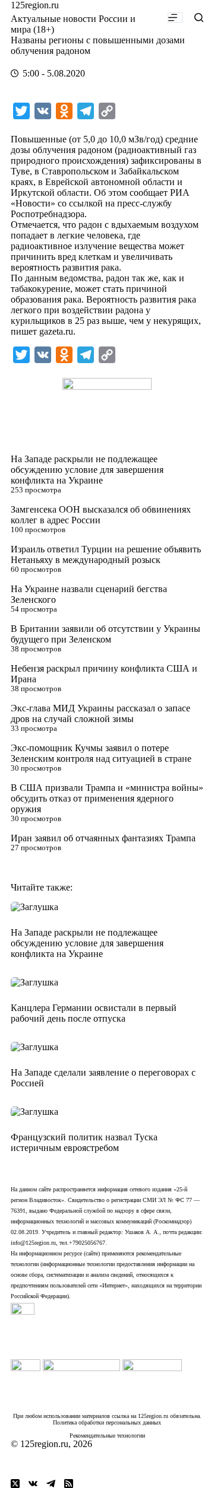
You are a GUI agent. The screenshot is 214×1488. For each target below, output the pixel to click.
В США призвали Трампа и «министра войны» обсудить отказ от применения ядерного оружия (107, 798)
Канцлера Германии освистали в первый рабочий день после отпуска (94, 1013)
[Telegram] (50, 1483)
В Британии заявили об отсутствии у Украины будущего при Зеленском (105, 634)
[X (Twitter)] (15, 1483)
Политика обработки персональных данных (107, 1422)
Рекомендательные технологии (107, 1435)
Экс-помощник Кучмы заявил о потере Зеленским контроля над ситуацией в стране (101, 753)
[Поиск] (198, 17)
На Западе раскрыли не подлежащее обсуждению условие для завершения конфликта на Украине (87, 469)
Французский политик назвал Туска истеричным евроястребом (84, 1142)
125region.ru (35, 5)
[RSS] (68, 1483)
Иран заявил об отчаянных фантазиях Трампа (103, 838)
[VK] (33, 1483)
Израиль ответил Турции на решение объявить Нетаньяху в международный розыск (106, 554)
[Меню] (175, 17)
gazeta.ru (56, 331)
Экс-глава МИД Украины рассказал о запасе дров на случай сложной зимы (100, 713)
